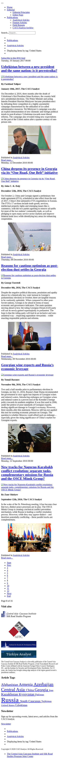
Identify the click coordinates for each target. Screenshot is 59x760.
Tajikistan (46, 701)
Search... (5, 32)
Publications (12, 17)
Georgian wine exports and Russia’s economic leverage (27, 367)
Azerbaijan (43, 684)
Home (9, 7)
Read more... (7, 160)
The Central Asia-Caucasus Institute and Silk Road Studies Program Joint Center (30, 755)
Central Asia (13, 689)
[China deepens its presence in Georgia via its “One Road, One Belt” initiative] (29, 181)
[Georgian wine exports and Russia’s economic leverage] (27, 375)
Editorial (11, 10)
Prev (9, 565)
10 (8, 586)
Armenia (26, 684)
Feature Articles (20, 22)
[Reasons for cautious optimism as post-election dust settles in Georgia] (29, 278)
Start (9, 562)
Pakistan (39, 694)
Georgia (42, 689)
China (30, 690)
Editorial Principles (21, 12)
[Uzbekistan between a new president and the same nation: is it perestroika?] (29, 79)
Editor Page (18, 15)
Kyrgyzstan (27, 694)
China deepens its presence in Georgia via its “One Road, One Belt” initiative (29, 170)
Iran (51, 690)
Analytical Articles (21, 20)
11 (8, 588)
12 (8, 591)
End (9, 596)
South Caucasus (30, 701)
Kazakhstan (10, 694)
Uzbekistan (21, 705)
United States (8, 705)
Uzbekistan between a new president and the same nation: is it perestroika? (29, 68)
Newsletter (6, 724)
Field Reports (19, 25)
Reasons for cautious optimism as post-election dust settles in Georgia (29, 267)
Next (9, 593)
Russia (10, 700)
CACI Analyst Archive (23, 28)
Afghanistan (10, 684)
